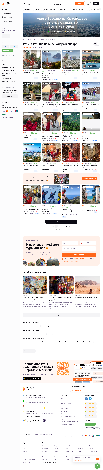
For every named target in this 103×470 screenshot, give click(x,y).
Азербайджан (46, 454)
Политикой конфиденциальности (71, 261)
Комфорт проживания (78, 9)
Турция (91, 454)
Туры (5, 9)
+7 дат (55, 79)
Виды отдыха (8, 21)
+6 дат (95, 212)
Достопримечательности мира (9, 74)
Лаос (67, 448)
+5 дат (36, 77)
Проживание (63, 9)
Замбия (56, 456)
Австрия (44, 451)
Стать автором (75, 390)
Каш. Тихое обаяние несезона (90, 208)
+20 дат (95, 171)
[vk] (5, 46)
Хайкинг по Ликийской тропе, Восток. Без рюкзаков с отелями (50, 74)
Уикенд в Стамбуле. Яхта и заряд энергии (89, 135)
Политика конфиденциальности (9, 107)
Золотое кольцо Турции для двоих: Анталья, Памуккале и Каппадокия (70, 166)
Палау (79, 451)
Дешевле (34, 47)
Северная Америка (28, 454)
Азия (24, 448)
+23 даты (76, 140)
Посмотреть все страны (49, 462)
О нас (3, 64)
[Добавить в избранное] (38, 52)
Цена (37, 9)
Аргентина (45, 459)
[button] (81, 243)
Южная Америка (27, 462)
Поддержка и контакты (8, 81)
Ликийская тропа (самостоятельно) (67, 210)
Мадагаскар (69, 456)
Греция (56, 448)
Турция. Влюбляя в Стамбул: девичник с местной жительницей (31, 73)
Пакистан (80, 448)
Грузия (56, 451)
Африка (25, 451)
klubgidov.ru (74, 436)
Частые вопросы (6, 78)
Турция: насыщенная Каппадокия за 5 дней (68, 73)
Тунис (91, 448)
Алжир (44, 456)
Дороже (40, 47)
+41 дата (95, 140)
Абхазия (44, 446)
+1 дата (75, 77)
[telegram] (14, 46)
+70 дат (76, 171)
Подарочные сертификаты (9, 67)
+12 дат (54, 213)
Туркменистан (93, 451)
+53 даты (56, 140)
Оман (79, 446)
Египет (56, 454)
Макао (67, 459)
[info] (47, 402)
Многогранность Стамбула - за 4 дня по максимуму (90, 166)
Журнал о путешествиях (8, 70)
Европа (25, 446)
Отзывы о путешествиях (67, 406)
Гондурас (56, 446)
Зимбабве (57, 459)
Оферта (3, 105)
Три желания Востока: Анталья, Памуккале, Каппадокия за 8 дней (31, 208)
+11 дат (75, 110)
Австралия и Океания (29, 456)
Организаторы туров (66, 403)
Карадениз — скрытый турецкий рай (68, 135)
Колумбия (68, 446)
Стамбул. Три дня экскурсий (31, 135)
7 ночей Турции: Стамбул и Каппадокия (30, 166)
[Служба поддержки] (97, 466)
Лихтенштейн (69, 451)
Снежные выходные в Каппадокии (48, 208)
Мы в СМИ (64, 411)
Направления (8, 17)
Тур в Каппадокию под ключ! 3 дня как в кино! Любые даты (51, 105)
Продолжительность (49, 9)
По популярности (27, 47)
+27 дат (56, 171)
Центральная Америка (29, 459)
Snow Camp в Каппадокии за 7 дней (90, 105)
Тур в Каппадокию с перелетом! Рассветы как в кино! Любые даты (51, 135)
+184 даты (55, 110)
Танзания (91, 446)
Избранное (7, 13)
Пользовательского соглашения (79, 258)
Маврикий (68, 454)
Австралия (45, 448)
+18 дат (64, 216)
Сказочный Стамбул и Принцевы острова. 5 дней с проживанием (31, 105)
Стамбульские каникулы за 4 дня (90, 73)
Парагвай (80, 454)
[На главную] (6, 3)
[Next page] (69, 226)
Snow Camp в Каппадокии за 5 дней (70, 105)
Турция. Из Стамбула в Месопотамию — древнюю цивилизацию (50, 166)
